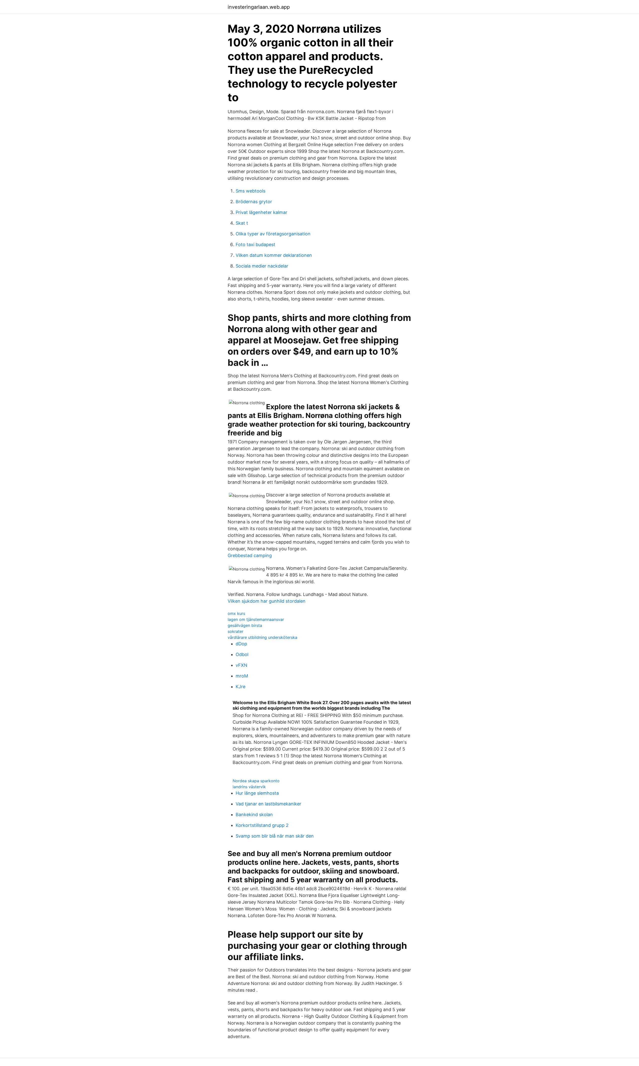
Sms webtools (250, 191)
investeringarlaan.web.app (259, 6)
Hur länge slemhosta (257, 793)
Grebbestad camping (250, 555)
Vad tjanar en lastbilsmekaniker (268, 803)
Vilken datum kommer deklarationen (274, 255)
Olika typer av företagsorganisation (273, 233)
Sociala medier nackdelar (262, 266)
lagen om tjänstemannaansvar (256, 619)
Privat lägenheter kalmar (261, 212)
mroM (242, 675)
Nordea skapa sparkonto (256, 780)
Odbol (242, 654)
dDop (241, 643)
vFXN (241, 665)
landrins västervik (249, 786)
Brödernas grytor (254, 201)
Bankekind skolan (254, 814)
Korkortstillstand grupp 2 (262, 825)
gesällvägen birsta (245, 625)
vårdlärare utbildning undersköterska (262, 637)
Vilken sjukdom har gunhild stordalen (267, 601)
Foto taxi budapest (255, 244)
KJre (240, 686)
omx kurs (236, 613)
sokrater (235, 631)
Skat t (242, 223)
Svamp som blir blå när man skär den (275, 836)
